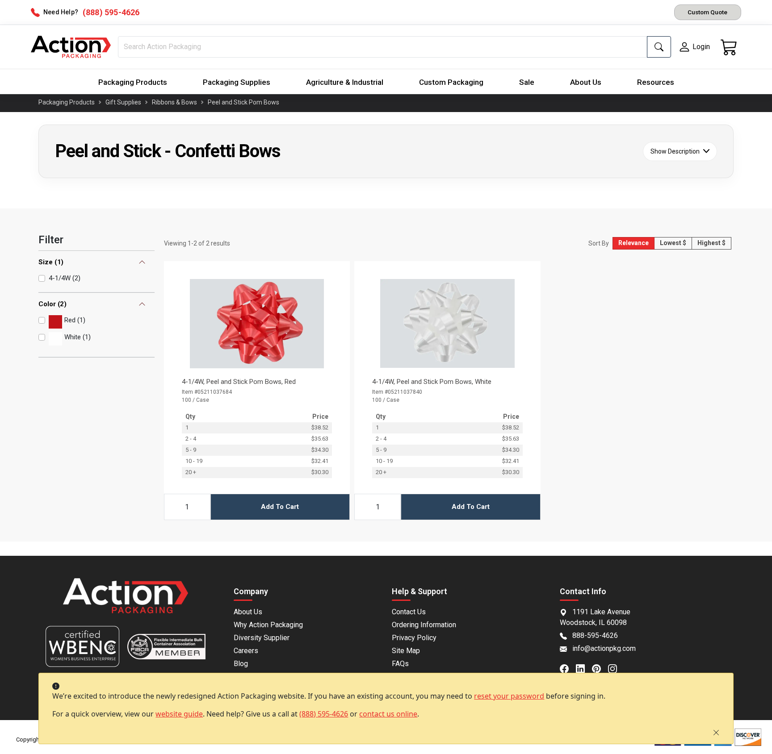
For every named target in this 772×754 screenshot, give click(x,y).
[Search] (659, 47)
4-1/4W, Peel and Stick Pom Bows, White (431, 382)
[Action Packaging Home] (125, 602)
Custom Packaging (451, 82)
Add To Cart (280, 507)
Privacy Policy (414, 637)
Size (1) (50, 262)
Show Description (675, 150)
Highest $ (711, 242)
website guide (179, 714)
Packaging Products (132, 82)
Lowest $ (673, 242)
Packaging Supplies (236, 82)
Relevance (633, 242)
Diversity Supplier (262, 637)
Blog (241, 663)
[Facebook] (568, 668)
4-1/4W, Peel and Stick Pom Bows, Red (239, 382)
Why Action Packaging (268, 625)
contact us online (388, 714)
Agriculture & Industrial (344, 82)
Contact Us (409, 612)
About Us (585, 82)
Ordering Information (424, 625)
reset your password (509, 696)
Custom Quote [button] (707, 12)
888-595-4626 (595, 635)
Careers (246, 650)
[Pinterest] (600, 668)
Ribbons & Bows (174, 102)
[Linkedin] (584, 668)
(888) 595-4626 (323, 714)
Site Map (406, 650)
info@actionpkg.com (604, 648)
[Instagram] (616, 668)
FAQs (400, 663)
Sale (526, 82)
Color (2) (52, 304)
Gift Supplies (123, 102)
